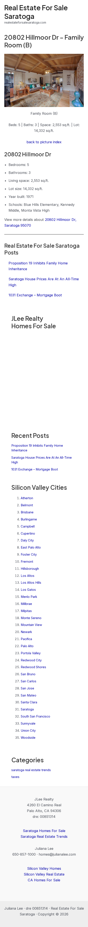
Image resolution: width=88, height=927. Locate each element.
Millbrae (26, 604)
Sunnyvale (28, 723)
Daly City (27, 540)
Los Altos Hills (31, 583)
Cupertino (28, 533)
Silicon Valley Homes (44, 868)
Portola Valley (31, 653)
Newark (26, 632)
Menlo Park (29, 597)
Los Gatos (28, 590)
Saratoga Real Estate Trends (44, 836)
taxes (15, 777)
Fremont (27, 562)
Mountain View (31, 625)
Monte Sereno (31, 618)
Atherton (27, 498)
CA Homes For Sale (44, 880)
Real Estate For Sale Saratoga (36, 11)
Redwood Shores (33, 667)
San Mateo (28, 695)
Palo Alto (27, 646)
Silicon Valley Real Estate (44, 874)
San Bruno (28, 674)
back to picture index (44, 142)
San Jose (27, 688)
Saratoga (27, 709)
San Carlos (28, 681)
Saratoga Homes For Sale (44, 831)
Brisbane (27, 512)
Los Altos (27, 576)
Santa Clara (29, 702)
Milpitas (26, 611)
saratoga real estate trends (31, 770)
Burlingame (29, 519)
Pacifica (26, 639)
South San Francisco (35, 716)
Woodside (28, 738)
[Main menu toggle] (79, 14)
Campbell (28, 526)
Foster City (29, 554)
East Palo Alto (31, 547)
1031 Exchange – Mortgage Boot (34, 469)
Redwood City (31, 660)
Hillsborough (30, 569)
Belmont (27, 505)
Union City (28, 731)
